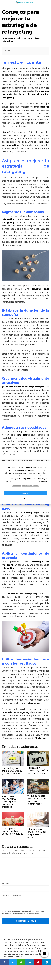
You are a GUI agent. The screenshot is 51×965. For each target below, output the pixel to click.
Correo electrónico (12, 896)
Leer (25, 498)
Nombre (6, 883)
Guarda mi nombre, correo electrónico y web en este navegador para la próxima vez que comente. (24, 912)
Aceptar (25, 493)
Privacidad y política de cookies (25, 486)
